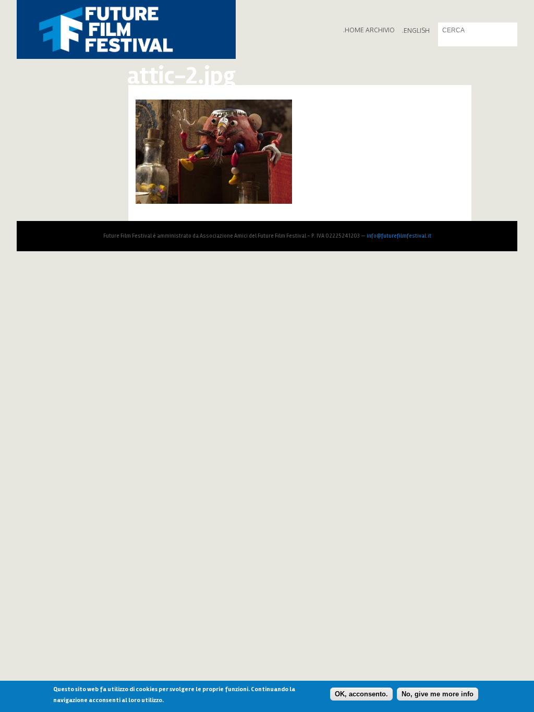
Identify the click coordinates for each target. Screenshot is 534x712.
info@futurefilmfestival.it (399, 235)
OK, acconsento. (361, 694)
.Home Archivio (369, 30)
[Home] (126, 29)
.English (416, 30)
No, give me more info (438, 694)
